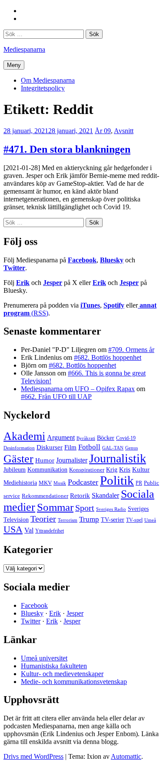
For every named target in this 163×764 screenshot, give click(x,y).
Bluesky (111, 260)
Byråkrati (86, 438)
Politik (117, 480)
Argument (61, 437)
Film (70, 447)
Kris (124, 469)
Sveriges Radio (111, 509)
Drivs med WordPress (33, 756)
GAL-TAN (112, 447)
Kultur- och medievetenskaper (62, 673)
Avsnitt (123, 130)
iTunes (90, 305)
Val (28, 530)
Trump (89, 519)
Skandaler (105, 495)
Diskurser (50, 447)
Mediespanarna (24, 49)
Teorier (43, 518)
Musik (59, 483)
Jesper (52, 282)
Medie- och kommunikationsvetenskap (74, 681)
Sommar (55, 507)
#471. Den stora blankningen (66, 149)
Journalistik (117, 458)
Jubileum (14, 469)
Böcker (105, 438)
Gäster (18, 458)
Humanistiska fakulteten (54, 666)
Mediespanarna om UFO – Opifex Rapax (78, 388)
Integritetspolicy (43, 88)
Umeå (150, 520)
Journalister (71, 460)
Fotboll (89, 447)
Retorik (80, 495)
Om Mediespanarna (48, 80)
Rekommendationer (45, 496)
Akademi (24, 436)
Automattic (126, 756)
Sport (84, 508)
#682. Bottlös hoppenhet (107, 357)
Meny (14, 65)
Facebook (82, 260)
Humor (44, 460)
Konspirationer (86, 469)
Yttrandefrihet (49, 530)
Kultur (141, 469)
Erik (23, 282)
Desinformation (19, 448)
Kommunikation (47, 469)
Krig (111, 469)
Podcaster (83, 482)
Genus (131, 447)
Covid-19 (126, 438)
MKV (45, 482)
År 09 (103, 130)
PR (139, 483)
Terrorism (67, 520)
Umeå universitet (44, 658)
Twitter (14, 267)
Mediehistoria (20, 482)
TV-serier (112, 519)
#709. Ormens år (131, 349)
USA (13, 529)
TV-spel (134, 520)
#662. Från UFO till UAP (56, 396)
